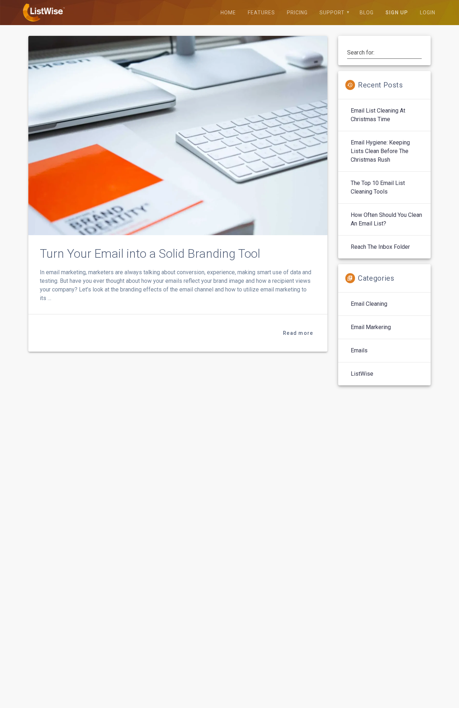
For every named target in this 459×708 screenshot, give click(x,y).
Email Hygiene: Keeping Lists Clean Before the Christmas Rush (380, 151)
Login (427, 12)
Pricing (297, 12)
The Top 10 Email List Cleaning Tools (378, 187)
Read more (298, 333)
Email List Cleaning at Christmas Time (378, 115)
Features (261, 12)
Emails (359, 350)
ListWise (362, 373)
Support (332, 12)
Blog (367, 12)
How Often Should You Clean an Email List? (386, 219)
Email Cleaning (369, 303)
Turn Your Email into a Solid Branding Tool (150, 254)
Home (228, 12)
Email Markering (371, 327)
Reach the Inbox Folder (380, 246)
